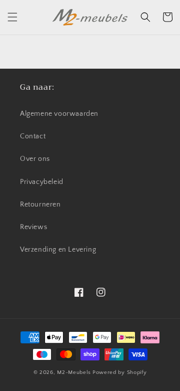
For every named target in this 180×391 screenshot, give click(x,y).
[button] (13, 17)
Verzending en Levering (58, 250)
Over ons (35, 159)
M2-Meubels (74, 372)
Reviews (33, 227)
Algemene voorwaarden (59, 114)
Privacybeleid (42, 182)
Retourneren (40, 205)
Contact (33, 136)
